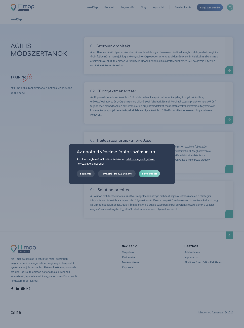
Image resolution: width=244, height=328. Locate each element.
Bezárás (85, 173)
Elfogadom (149, 173)
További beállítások (116, 173)
